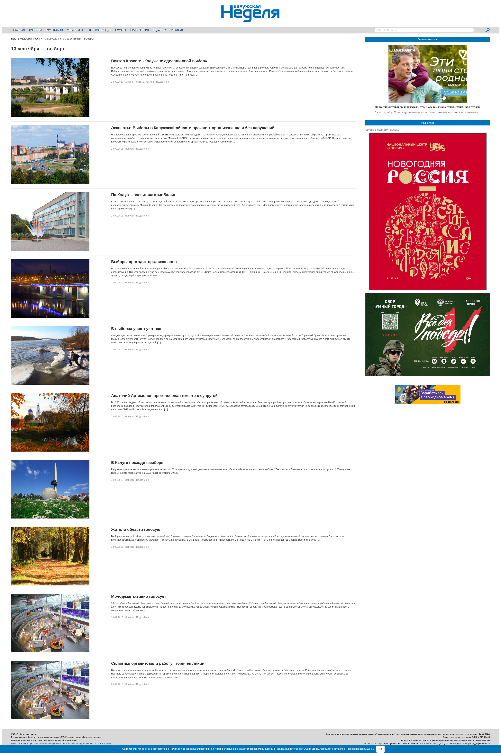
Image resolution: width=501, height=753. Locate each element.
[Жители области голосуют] (50, 584)
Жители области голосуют (136, 529)
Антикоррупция (99, 30)
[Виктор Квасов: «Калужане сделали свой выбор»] (50, 116)
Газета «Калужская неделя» (27, 38)
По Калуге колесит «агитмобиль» (143, 195)
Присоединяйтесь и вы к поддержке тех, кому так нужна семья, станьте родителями (427, 107)
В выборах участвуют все (136, 328)
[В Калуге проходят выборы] (50, 517)
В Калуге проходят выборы (137, 462)
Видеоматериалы (427, 39)
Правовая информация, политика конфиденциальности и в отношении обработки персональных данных (61, 743)
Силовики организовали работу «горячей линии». (159, 663)
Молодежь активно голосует (138, 596)
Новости (35, 30)
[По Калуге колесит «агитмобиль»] (50, 250)
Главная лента (133, 81)
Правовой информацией (359, 749)
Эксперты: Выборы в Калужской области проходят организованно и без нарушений (192, 128)
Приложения (139, 30)
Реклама (177, 30)
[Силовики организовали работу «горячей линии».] (50, 718)
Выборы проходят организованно (144, 262)
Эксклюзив (148, 81)
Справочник (75, 30)
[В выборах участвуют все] (50, 383)
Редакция (160, 30)
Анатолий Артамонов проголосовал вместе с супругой (164, 395)
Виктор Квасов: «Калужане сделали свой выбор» (159, 61)
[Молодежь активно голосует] (50, 651)
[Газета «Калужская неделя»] (250, 20)
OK (380, 749)
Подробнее (162, 81)
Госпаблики (54, 30)
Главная (19, 30)
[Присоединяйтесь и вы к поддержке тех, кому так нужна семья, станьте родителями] (427, 74)
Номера (120, 30)
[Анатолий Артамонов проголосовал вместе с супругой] (50, 450)
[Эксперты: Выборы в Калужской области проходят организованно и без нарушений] (50, 183)
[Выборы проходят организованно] (50, 317)
